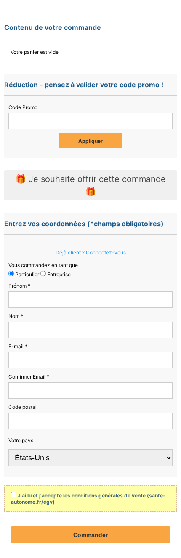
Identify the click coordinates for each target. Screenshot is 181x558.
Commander (90, 534)
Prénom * (19, 286)
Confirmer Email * (28, 377)
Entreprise (58, 274)
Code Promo (22, 107)
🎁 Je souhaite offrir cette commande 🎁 (91, 185)
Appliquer (90, 141)
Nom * (15, 316)
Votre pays (20, 440)
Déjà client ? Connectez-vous (91, 252)
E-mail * (17, 346)
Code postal (22, 407)
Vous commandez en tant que (43, 265)
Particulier (26, 274)
